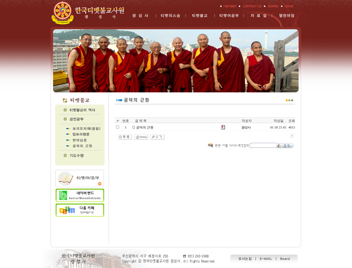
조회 (291, 121)
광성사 (246, 127)
